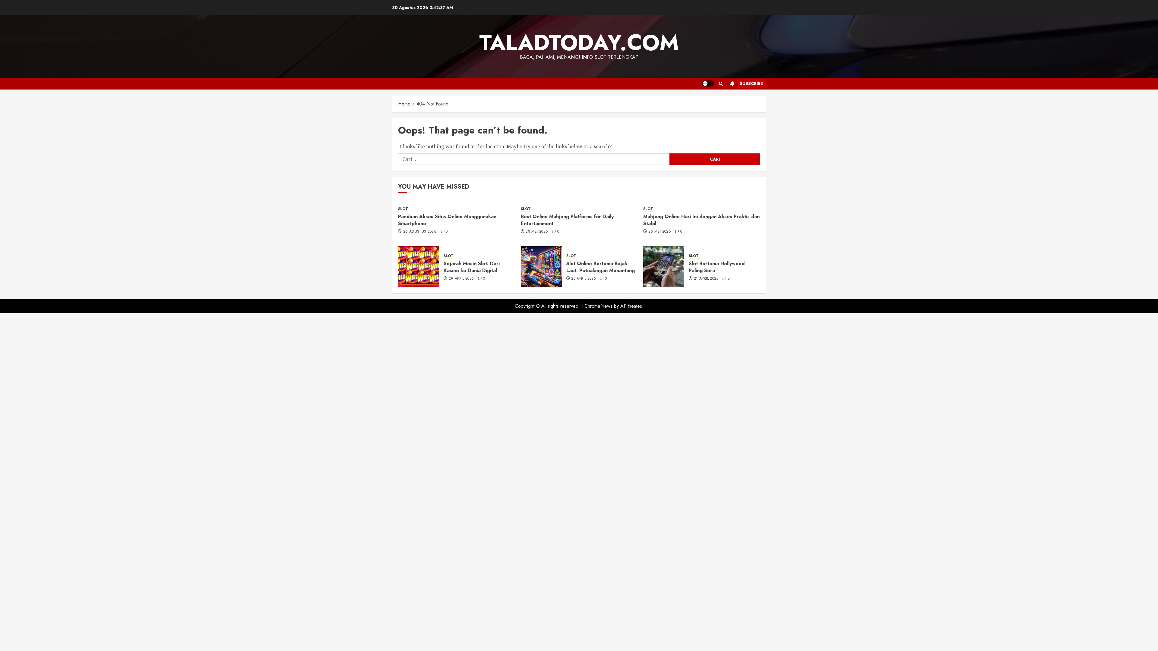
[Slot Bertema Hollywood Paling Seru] (663, 266)
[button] (721, 84)
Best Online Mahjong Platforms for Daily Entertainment (567, 220)
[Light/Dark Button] (708, 83)
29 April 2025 (461, 278)
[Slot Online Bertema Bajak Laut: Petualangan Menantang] (541, 266)
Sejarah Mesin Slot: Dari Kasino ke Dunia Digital (472, 267)
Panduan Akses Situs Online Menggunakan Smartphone (447, 220)
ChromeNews (598, 306)
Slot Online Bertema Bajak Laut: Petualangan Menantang (600, 267)
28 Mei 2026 (537, 231)
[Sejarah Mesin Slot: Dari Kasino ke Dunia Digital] (418, 266)
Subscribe (751, 83)
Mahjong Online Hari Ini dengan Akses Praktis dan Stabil (701, 220)
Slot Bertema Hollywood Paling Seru (717, 267)
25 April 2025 (583, 278)
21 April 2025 (706, 278)
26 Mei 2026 (659, 231)
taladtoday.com (579, 42)
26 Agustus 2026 (419, 231)
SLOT (403, 209)
